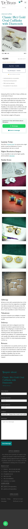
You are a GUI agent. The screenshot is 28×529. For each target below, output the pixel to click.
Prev (3, 39)
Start (24, 53)
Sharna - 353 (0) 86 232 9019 (12, 469)
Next (24, 39)
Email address (5, 405)
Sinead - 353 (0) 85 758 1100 (12, 471)
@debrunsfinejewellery (10, 486)
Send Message (6, 443)
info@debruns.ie (8, 474)
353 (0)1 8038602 (8, 478)
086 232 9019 (7, 476)
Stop (25, 53)
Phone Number (6, 398)
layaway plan (10, 144)
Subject (3, 412)
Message (4, 418)
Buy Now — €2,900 (14, 66)
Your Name (4, 391)
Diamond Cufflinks (7, 14)
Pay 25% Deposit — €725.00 (14, 70)
